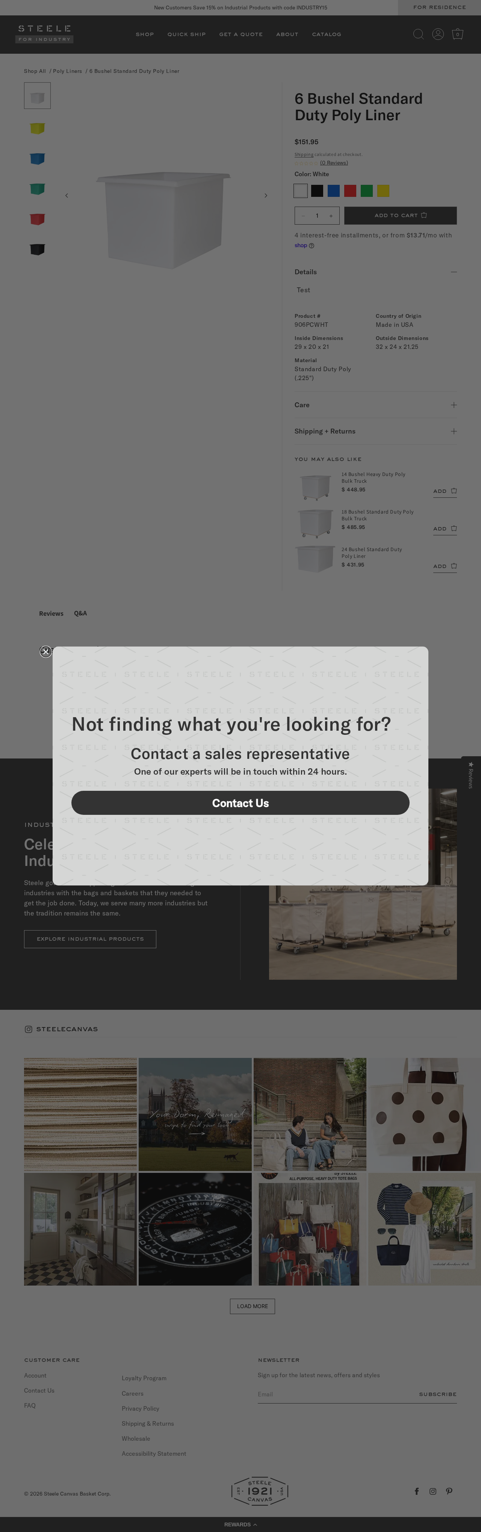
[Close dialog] (46, 652)
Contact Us (240, 803)
